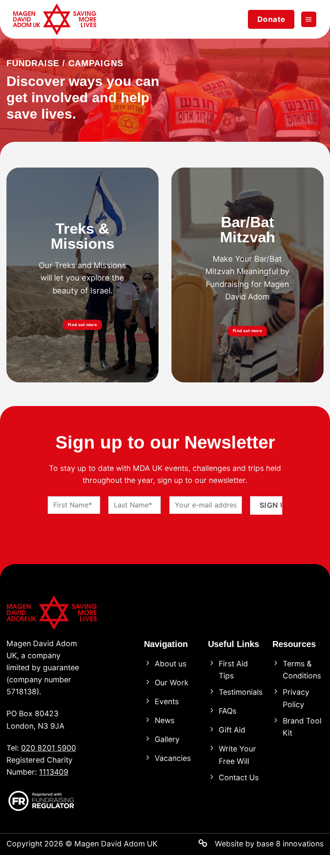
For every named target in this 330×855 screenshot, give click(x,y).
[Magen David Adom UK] (56, 19)
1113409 (53, 771)
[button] (308, 19)
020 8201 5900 (48, 747)
